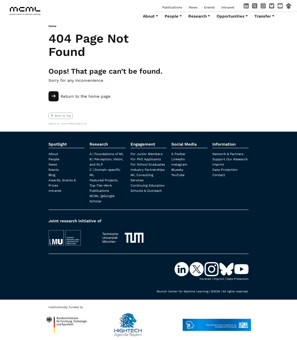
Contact (218, 175)
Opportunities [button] (230, 16)
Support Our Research (230, 159)
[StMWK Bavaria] (217, 322)
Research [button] (197, 16)
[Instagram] (263, 6)
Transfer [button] (262, 16)
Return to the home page (86, 96)
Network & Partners (227, 154)
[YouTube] (280, 6)
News (193, 7)
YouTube (177, 175)
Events (209, 7)
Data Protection (225, 170)
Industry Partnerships (148, 170)
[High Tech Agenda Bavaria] (128, 322)
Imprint (218, 164)
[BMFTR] (66, 322)
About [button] (149, 16)
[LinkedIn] (246, 6)
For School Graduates (148, 164)
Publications (172, 7)
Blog (51, 175)
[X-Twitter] (254, 6)
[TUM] (123, 236)
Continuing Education (148, 185)
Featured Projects (104, 180)
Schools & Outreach (146, 191)
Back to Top (63, 115)
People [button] (171, 16)
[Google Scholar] (288, 6)
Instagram (179, 164)
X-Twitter (178, 154)
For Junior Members (146, 154)
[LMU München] (71, 236)
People (53, 159)
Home (52, 26)
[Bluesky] (271, 6)
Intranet (227, 7)
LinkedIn (178, 159)
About (53, 154)
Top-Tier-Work (101, 185)
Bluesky (177, 170)
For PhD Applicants (146, 159)
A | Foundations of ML (107, 154)
